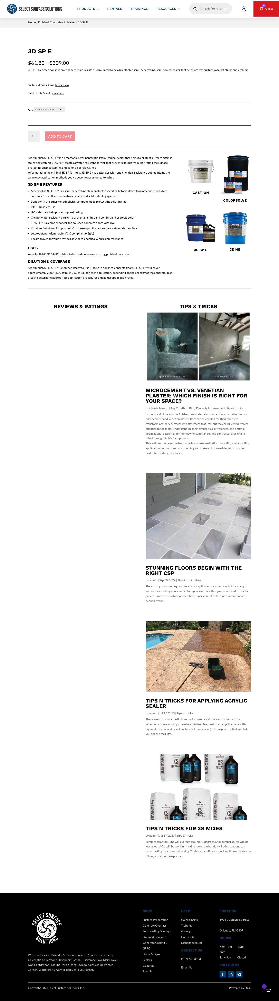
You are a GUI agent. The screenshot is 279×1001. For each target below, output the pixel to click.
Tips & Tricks (235, 408)
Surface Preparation (155, 919)
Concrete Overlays (154, 925)
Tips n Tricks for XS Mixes (184, 828)
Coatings (148, 965)
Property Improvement (210, 408)
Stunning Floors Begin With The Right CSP (194, 570)
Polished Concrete (49, 22)
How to (199, 580)
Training (186, 925)
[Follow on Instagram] (239, 974)
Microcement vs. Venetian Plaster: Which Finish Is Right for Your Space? (196, 395)
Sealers (147, 960)
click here (62, 85)
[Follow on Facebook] (223, 974)
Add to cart (60, 136)
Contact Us (188, 937)
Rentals (147, 971)
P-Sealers (70, 22)
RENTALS (114, 9)
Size (30, 110)
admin (153, 580)
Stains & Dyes (151, 954)
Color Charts (189, 919)
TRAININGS (139, 9)
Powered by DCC (240, 988)
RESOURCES (166, 9)
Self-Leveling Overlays (157, 931)
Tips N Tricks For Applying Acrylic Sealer (196, 703)
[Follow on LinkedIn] (231, 974)
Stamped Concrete (154, 937)
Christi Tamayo (158, 408)
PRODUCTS (86, 9)
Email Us (186, 967)
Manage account (191, 942)
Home (32, 22)
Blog (192, 408)
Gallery (185, 931)
